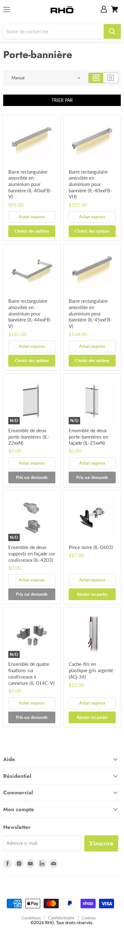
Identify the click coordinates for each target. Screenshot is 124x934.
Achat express (32, 216)
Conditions (31, 917)
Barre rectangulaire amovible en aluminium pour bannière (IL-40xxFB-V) (30, 184)
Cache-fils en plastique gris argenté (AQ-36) (91, 670)
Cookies (88, 917)
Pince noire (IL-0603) (91, 547)
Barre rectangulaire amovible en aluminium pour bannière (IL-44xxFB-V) (30, 313)
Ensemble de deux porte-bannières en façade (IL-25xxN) (88, 436)
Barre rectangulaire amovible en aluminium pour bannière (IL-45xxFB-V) (90, 313)
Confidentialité (61, 917)
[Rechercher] (112, 31)
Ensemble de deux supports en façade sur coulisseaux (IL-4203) (31, 553)
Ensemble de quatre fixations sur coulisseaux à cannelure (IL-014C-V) (31, 673)
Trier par (62, 100)
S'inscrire (101, 843)
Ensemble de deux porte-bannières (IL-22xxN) (28, 436)
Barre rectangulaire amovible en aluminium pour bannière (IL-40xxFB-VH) (90, 184)
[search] (53, 31)
